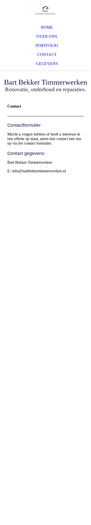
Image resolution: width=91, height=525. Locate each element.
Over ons (46, 36)
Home (47, 27)
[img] (45, 10)
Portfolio (47, 45)
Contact (47, 54)
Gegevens (47, 63)
